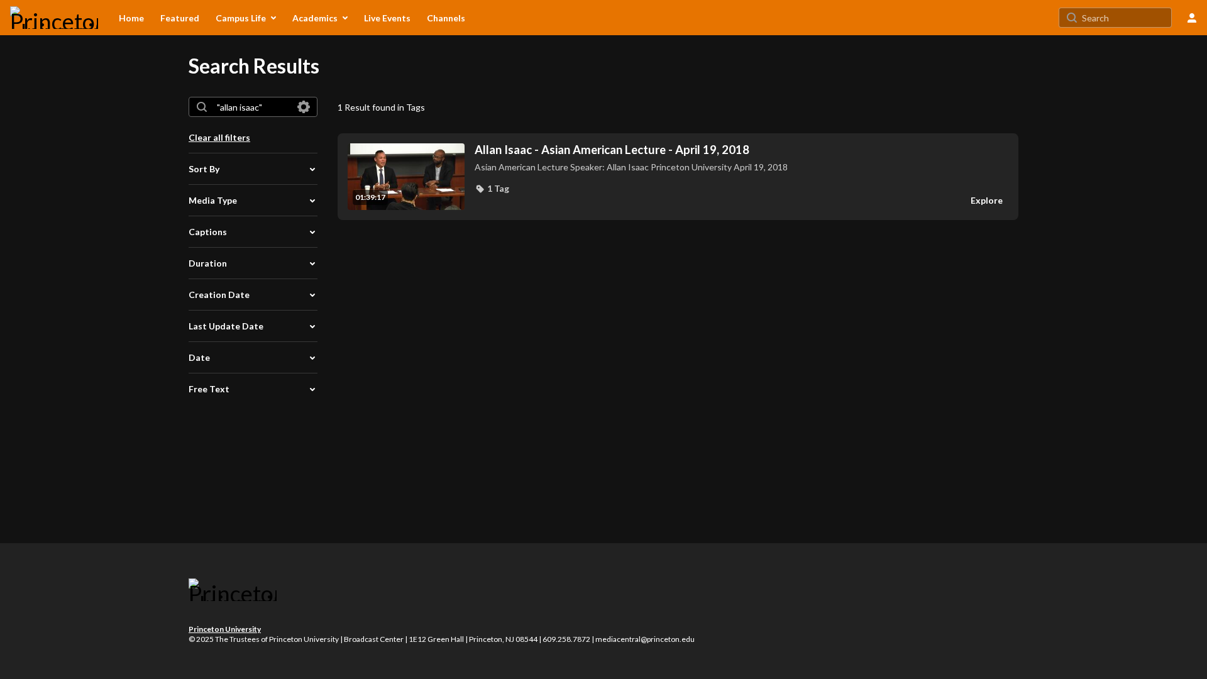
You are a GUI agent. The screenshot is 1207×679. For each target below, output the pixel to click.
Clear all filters (219, 137)
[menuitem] (131, 18)
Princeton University (225, 629)
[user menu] (1192, 18)
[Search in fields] (303, 107)
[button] (492, 188)
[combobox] (252, 107)
